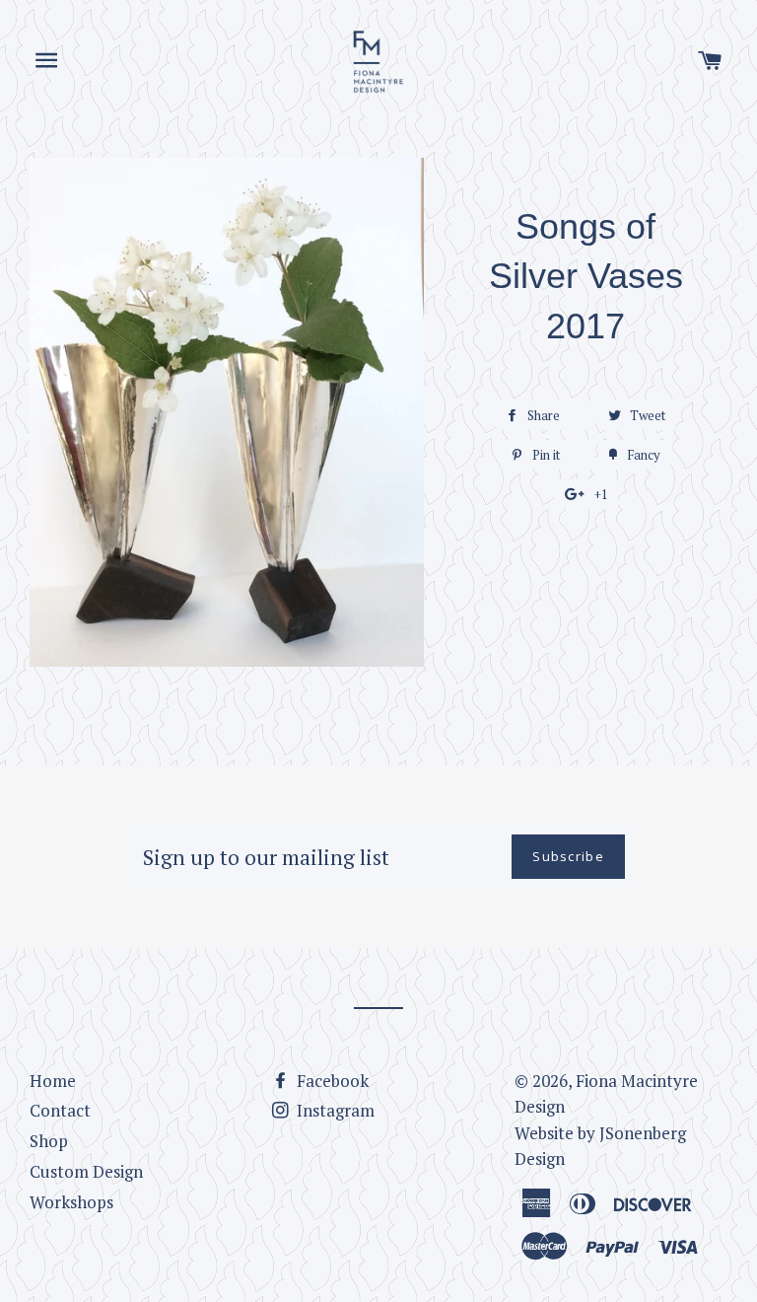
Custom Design (86, 1171)
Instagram (334, 1110)
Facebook (331, 1080)
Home (53, 1080)
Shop (49, 1140)
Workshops (71, 1202)
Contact (60, 1110)
